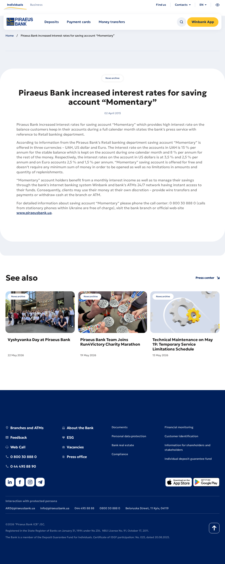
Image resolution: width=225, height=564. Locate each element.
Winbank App (203, 22)
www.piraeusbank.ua (34, 212)
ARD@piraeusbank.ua (20, 508)
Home (9, 35)
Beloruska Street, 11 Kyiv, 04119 (147, 508)
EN (201, 5)
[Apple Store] (178, 482)
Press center (205, 278)
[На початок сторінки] (214, 528)
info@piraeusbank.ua (54, 508)
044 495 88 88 (84, 508)
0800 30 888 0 (110, 508)
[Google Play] (206, 482)
